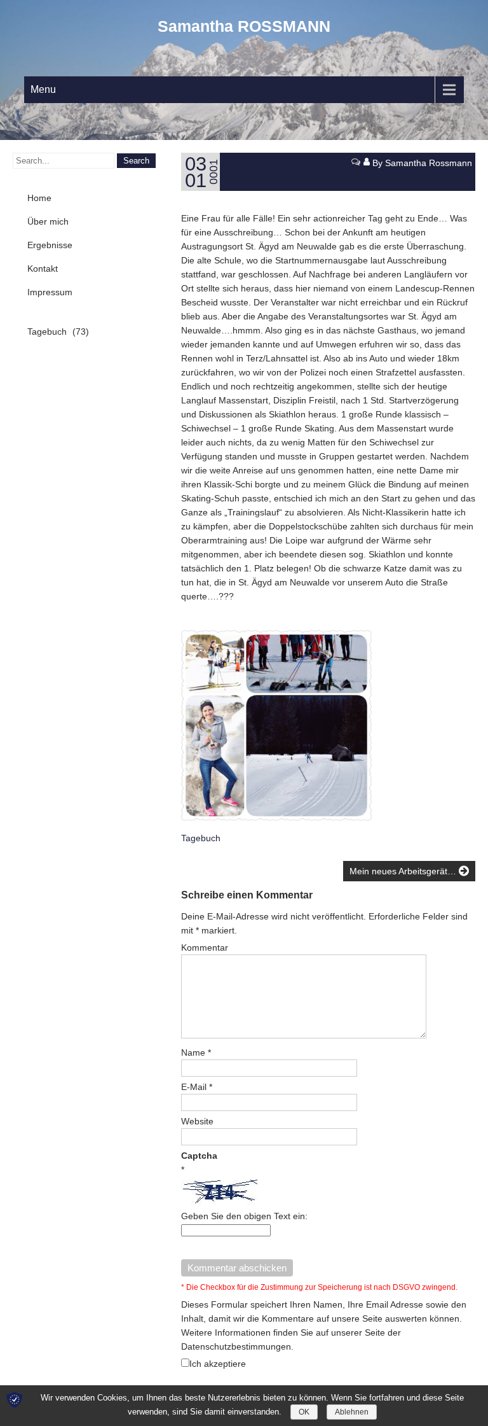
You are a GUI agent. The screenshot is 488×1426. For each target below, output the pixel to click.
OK (304, 1412)
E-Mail (196, 1087)
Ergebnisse (49, 245)
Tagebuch (200, 838)
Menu (43, 89)
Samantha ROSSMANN (244, 26)
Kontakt (42, 268)
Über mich (48, 221)
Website (197, 1121)
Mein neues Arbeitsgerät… (404, 871)
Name (196, 1052)
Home (39, 198)
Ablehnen (352, 1412)
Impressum (49, 292)
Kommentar (204, 947)
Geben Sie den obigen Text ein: (244, 1216)
